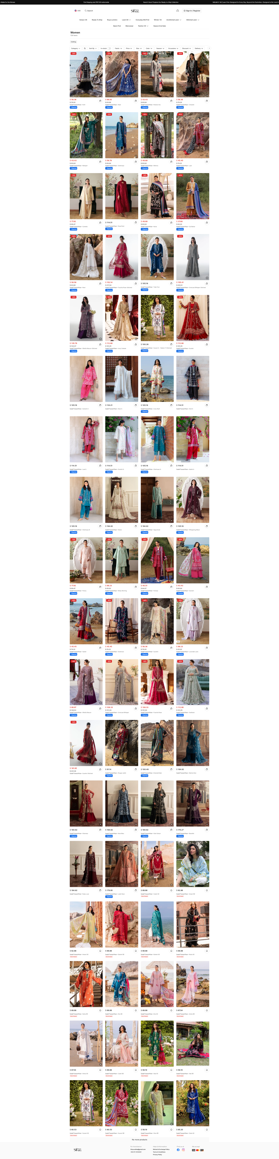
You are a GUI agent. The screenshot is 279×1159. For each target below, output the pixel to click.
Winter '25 (158, 20)
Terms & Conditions (159, 1152)
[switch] (109, 48)
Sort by (91, 48)
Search (90, 11)
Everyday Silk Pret (142, 20)
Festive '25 (142, 26)
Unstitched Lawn (172, 20)
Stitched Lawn (191, 20)
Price (128, 48)
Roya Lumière (112, 20)
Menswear (129, 26)
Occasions (172, 48)
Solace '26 (83, 20)
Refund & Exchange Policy (161, 1149)
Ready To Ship (97, 20)
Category (74, 48)
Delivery (198, 48)
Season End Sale (159, 26)
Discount (185, 48)
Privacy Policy (157, 1154)
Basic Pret (117, 26)
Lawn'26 (125, 20)
